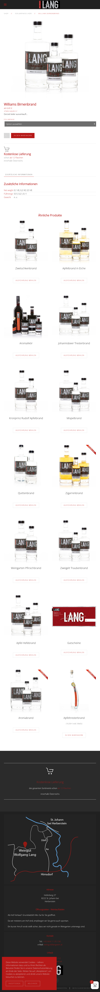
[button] (5, 4)
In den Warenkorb (23, 135)
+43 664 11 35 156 (52, 941)
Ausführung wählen (26, 280)
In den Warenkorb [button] (74, 735)
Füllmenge (9, 119)
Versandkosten (59, 988)
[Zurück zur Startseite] (50, 4)
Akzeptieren (14, 983)
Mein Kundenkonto (81, 988)
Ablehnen (32, 983)
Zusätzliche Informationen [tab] (19, 174)
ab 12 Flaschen (16, 157)
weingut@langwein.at (53, 944)
